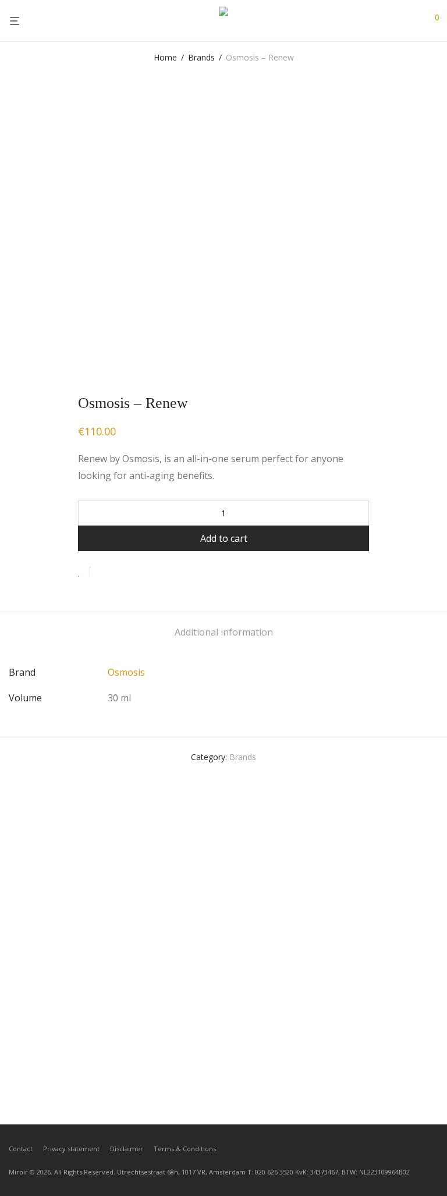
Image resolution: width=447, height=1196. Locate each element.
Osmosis (126, 672)
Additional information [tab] (224, 632)
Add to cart (223, 538)
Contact (21, 1148)
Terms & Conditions (185, 1148)
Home (165, 57)
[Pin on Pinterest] (137, 572)
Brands (201, 57)
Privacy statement (71, 1148)
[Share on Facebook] (103, 572)
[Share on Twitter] (120, 572)
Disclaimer (126, 1148)
